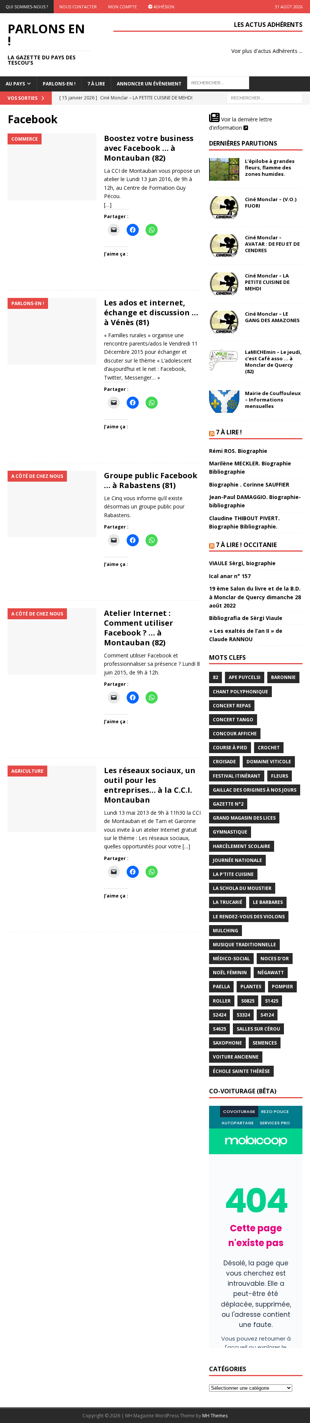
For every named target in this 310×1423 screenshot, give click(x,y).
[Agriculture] (52, 799)
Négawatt (270, 972)
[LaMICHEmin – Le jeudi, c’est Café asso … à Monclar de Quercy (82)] (224, 360)
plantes (250, 986)
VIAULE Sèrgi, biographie (242, 563)
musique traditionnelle (244, 944)
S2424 (219, 1015)
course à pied (230, 747)
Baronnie (283, 677)
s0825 (247, 1001)
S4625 (219, 1029)
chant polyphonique (240, 691)
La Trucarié (227, 902)
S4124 (267, 1015)
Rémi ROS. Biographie (238, 450)
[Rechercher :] (264, 97)
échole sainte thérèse (241, 1071)
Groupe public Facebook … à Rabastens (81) (150, 480)
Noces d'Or (274, 958)
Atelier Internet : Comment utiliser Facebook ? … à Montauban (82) (138, 628)
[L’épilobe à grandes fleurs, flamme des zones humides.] (224, 169)
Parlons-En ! (59, 84)
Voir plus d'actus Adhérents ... (266, 50)
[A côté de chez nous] (52, 504)
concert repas (232, 705)
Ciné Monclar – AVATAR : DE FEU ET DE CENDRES (272, 244)
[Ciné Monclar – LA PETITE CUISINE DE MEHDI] (224, 284)
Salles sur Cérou (258, 1029)
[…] (108, 204)
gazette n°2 (228, 804)
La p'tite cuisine (233, 874)
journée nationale (237, 860)
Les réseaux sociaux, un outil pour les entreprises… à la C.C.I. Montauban (149, 785)
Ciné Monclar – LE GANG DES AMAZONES (272, 317)
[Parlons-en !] (52, 331)
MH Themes (215, 1415)
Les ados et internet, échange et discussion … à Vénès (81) (151, 312)
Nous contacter (78, 6)
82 (215, 677)
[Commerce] (52, 166)
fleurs (279, 776)
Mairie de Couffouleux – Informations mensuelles (273, 399)
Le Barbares (268, 902)
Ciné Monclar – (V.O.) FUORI (270, 202)
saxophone (227, 1043)
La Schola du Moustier (242, 888)
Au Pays (15, 84)
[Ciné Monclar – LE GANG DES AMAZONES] (224, 322)
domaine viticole (268, 761)
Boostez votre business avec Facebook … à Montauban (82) (149, 148)
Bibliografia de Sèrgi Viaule (245, 618)
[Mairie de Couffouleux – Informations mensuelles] (224, 401)
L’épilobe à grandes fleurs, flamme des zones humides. (269, 167)
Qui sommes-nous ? (27, 6)
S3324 (243, 1015)
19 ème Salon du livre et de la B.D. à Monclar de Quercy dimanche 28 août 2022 (255, 597)
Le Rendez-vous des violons (249, 916)
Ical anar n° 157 (230, 576)
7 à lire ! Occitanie (246, 545)
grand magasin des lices (244, 818)
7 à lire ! (229, 432)
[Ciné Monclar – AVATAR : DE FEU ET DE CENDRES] (224, 245)
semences (265, 1043)
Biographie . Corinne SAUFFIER (249, 484)
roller (222, 1001)
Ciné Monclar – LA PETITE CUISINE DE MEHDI (267, 282)
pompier (282, 986)
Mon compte (122, 6)
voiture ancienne (236, 1057)
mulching (225, 930)
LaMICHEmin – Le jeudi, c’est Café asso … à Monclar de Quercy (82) (273, 362)
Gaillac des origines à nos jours (254, 790)
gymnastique (230, 832)
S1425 (271, 1001)
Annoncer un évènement (149, 84)
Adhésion (163, 6)
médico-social (231, 958)
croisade (224, 761)
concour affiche (235, 733)
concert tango (233, 719)
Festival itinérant (236, 776)
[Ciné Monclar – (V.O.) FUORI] (224, 207)
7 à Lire (96, 84)
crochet (269, 747)
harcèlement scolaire (241, 846)
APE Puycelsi (244, 677)
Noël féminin (230, 972)
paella (221, 986)
